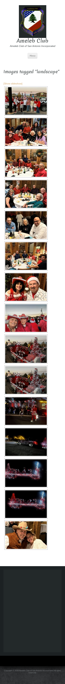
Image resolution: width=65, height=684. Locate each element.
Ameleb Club (32, 41)
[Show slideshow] (12, 83)
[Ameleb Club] (32, 21)
